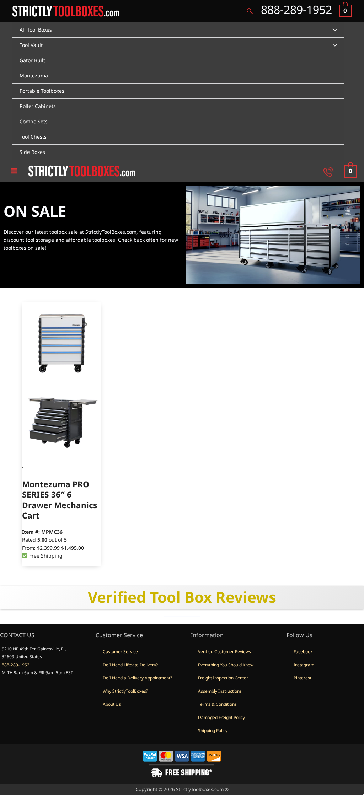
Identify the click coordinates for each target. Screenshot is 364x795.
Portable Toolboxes (42, 90)
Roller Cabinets (38, 106)
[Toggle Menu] (335, 30)
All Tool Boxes (36, 29)
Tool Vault (31, 45)
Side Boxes (32, 152)
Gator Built (32, 60)
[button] (250, 11)
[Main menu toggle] (14, 171)
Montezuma (34, 75)
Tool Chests (33, 136)
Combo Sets (34, 121)
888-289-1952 (16, 665)
